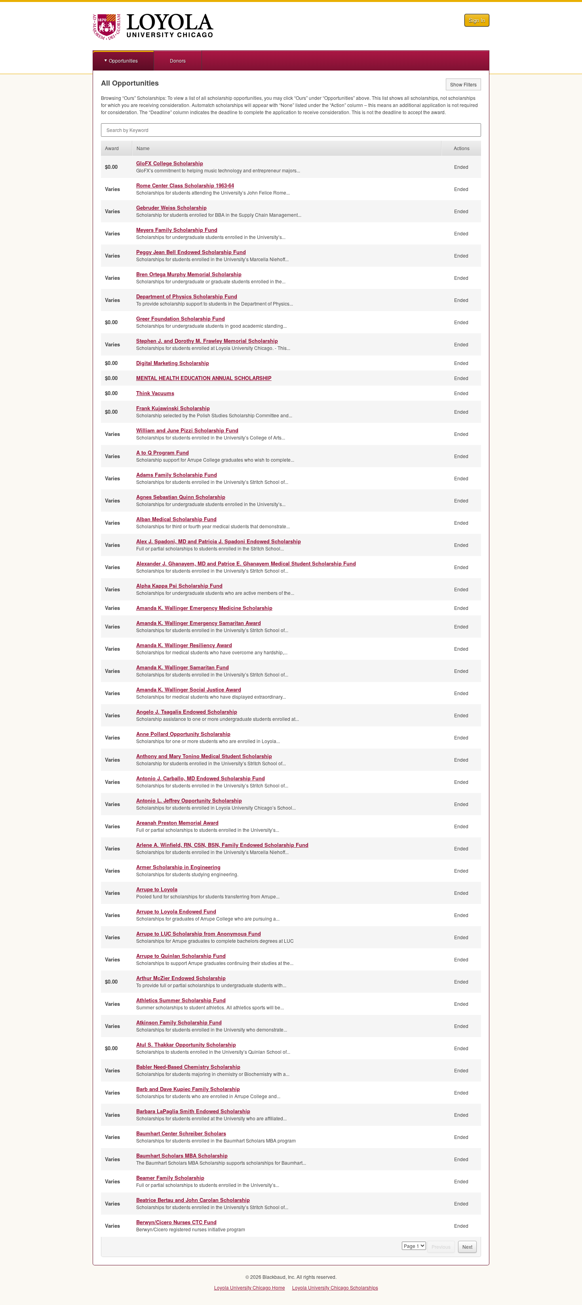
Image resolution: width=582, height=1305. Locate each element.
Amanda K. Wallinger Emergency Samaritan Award (198, 623)
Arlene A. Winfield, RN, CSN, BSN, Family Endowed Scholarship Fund (222, 844)
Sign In (477, 20)
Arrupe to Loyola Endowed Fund (176, 911)
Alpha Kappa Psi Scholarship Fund (179, 585)
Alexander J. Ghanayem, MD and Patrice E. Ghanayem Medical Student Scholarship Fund (246, 563)
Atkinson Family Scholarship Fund (179, 1022)
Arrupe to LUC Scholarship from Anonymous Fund (198, 933)
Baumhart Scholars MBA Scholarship (182, 1155)
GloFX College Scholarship (169, 163)
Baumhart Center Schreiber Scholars (181, 1133)
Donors (178, 60)
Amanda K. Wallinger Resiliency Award (184, 645)
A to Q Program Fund (162, 452)
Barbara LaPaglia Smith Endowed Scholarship (193, 1111)
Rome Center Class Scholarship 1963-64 (185, 185)
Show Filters (463, 84)
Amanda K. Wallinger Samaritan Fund (182, 667)
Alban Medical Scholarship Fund (176, 519)
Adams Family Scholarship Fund (176, 474)
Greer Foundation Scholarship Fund (180, 318)
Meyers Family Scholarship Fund (176, 229)
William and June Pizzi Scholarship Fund (187, 430)
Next (467, 1246)
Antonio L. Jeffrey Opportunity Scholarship (189, 800)
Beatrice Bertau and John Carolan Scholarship (193, 1200)
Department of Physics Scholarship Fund (186, 296)
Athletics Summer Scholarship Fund (181, 1000)
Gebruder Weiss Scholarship (171, 207)
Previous (441, 1246)
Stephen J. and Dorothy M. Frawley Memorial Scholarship (207, 340)
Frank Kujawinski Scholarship (173, 408)
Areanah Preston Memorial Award (177, 822)
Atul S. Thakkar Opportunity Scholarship (186, 1044)
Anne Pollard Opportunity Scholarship (183, 734)
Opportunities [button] (123, 60)
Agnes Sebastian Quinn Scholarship (180, 497)
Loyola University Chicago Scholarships (335, 1287)
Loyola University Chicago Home (249, 1287)
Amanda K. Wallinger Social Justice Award (188, 689)
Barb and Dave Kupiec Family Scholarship (188, 1089)
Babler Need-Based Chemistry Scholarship (188, 1066)
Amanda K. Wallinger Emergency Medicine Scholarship (204, 607)
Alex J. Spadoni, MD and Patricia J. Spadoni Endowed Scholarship (218, 541)
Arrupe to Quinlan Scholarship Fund (181, 955)
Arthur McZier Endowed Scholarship (181, 978)
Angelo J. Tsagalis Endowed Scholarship (186, 711)
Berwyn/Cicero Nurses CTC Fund (176, 1222)
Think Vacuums (155, 393)
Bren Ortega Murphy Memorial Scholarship (189, 274)
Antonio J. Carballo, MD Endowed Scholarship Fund (200, 778)
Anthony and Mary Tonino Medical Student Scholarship (204, 756)
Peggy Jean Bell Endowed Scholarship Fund (191, 252)
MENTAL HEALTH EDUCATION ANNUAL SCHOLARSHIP (204, 378)
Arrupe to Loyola (156, 889)
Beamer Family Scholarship (170, 1177)
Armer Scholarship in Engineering (178, 867)
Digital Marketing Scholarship (172, 363)
